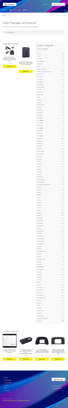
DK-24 (40, 102)
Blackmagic (41, 87)
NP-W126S (41, 220)
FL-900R (40, 130)
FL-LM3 (40, 133)
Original (40, 225)
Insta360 (41, 154)
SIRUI (40, 277)
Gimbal (40, 143)
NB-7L (40, 207)
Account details (8, 380)
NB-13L (40, 202)
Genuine (40, 141)
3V (39, 56)
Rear (40, 256)
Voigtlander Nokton (43, 318)
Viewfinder (41, 310)
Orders (6, 377)
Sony (40, 285)
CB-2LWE (41, 94)
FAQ (5, 387)
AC (39, 66)
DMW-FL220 (41, 105)
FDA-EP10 (41, 120)
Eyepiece (41, 117)
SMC (40, 282)
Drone (40, 107)
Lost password (8, 382)
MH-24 (40, 195)
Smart (40, 279)
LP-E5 (40, 174)
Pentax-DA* (41, 241)
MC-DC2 (40, 177)
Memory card (42, 179)
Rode (40, 264)
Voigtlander (41, 315)
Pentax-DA (41, 238)
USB (40, 300)
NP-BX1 (40, 218)
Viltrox (40, 313)
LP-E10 (40, 171)
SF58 (40, 272)
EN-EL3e (41, 110)
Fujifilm (40, 138)
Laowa (40, 156)
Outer (40, 228)
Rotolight (41, 267)
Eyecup (40, 115)
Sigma (40, 274)
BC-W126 (41, 84)
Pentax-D (41, 236)
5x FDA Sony (41, 61)
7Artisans (41, 64)
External (41, 112)
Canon (40, 92)
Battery (40, 74)
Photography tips (57, 388)
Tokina (40, 292)
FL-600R (40, 125)
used (40, 303)
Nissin (40, 215)
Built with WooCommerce (23, 400)
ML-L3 (40, 200)
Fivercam (41, 123)
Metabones (41, 182)
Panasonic (41, 231)
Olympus (41, 223)
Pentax (40, 233)
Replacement (42, 259)
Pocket (40, 249)
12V (39, 53)
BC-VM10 (41, 79)
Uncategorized (42, 297)
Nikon (40, 213)
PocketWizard (42, 251)
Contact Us (7, 390)
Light (40, 169)
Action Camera (42, 69)
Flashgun (41, 135)
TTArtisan (41, 295)
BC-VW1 (40, 82)
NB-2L (40, 205)
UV (39, 305)
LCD (40, 161)
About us (6, 385)
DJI (39, 97)
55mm (40, 58)
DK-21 (40, 100)
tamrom (41, 287)
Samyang (41, 269)
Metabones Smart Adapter (45, 184)
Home (5, 14)
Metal (40, 187)
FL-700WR (41, 128)
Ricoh (40, 261)
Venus (40, 308)
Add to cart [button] (9, 66)
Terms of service (57, 385)
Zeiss (40, 321)
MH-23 (40, 192)
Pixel (40, 246)
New (40, 210)
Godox (40, 146)
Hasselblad (41, 151)
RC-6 (40, 254)
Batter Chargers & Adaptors (45, 71)
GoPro (40, 148)
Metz (40, 189)
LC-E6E (40, 159)
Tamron (40, 290)
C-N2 (40, 89)
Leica (40, 164)
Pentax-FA (41, 243)
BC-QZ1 (40, 76)
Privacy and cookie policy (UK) (9, 400)
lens (40, 166)
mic (39, 197)
